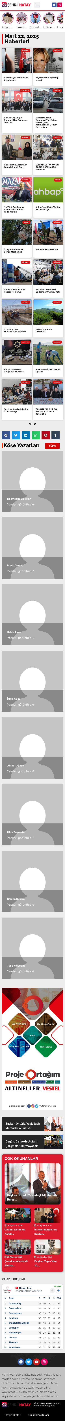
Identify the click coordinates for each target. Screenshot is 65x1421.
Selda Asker (14, 632)
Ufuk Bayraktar (16, 832)
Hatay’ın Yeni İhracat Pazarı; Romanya (14, 290)
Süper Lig (25, 1288)
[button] (37, 5)
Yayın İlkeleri (13, 1415)
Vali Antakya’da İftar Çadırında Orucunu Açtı (48, 290)
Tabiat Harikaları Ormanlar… (44, 330)
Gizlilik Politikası (38, 1415)
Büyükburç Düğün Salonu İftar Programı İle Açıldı (15, 120)
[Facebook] (54, 5)
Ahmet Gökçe (15, 765)
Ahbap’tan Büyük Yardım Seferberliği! (48, 208)
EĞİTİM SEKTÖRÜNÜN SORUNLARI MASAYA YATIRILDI (47, 167)
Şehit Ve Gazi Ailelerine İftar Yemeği (16, 410)
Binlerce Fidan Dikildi (47, 249)
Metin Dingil (14, 565)
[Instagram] (59, 5)
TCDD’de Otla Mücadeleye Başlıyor (15, 330)
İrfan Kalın (13, 698)
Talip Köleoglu (16, 965)
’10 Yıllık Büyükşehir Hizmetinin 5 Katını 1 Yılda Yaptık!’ (14, 209)
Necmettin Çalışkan (19, 498)
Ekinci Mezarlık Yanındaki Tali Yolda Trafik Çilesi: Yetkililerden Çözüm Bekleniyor (46, 123)
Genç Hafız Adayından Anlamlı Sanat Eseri (15, 166)
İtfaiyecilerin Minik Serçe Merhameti (13, 250)
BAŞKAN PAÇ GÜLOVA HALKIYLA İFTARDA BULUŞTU (46, 411)
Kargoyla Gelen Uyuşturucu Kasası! (13, 370)
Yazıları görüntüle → (21, 504)
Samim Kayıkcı (16, 898)
